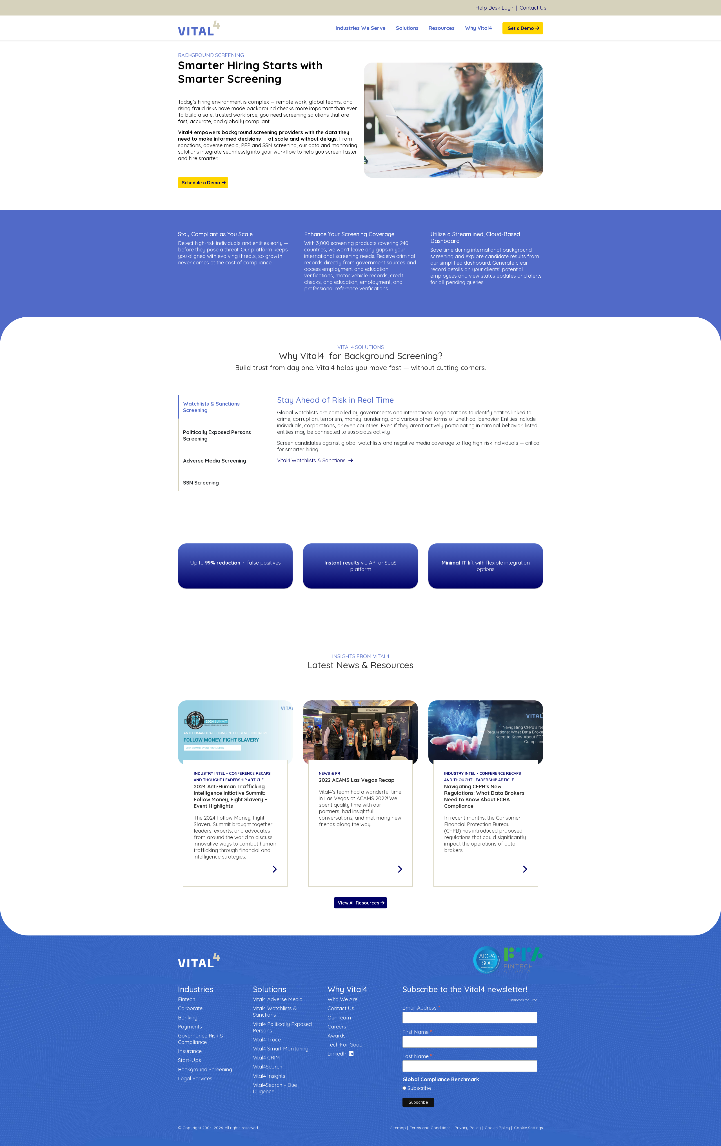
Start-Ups (189, 1060)
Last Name (417, 1055)
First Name (417, 1031)
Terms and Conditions (430, 1127)
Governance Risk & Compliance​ (200, 1038)
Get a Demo (521, 28)
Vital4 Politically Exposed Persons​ (282, 1027)
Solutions (407, 28)
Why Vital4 (478, 28)
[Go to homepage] (199, 28)
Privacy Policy (468, 1127)
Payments (190, 1026)
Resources (442, 28)
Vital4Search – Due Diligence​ (275, 1088)
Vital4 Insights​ (269, 1076)
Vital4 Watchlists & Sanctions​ (312, 460)
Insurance (190, 1051)
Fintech (186, 999)
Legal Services (195, 1078)
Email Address (421, 1007)
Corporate (190, 1008)
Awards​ (337, 1035)
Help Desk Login (495, 8)
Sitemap (398, 1127)
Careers (337, 1026)
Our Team (339, 1017)
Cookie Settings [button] (528, 1127)
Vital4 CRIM (266, 1057)
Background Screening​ (205, 1069)
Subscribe (419, 1088)
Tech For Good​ (345, 1044)
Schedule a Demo (201, 182)
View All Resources (358, 903)
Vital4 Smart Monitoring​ (280, 1048)
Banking (187, 1017)
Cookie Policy (497, 1127)
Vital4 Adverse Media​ (277, 999)
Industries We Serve (361, 28)
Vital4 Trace (267, 1039)
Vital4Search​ (267, 1066)
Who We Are (342, 999)
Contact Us (533, 8)
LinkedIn (338, 1053)
